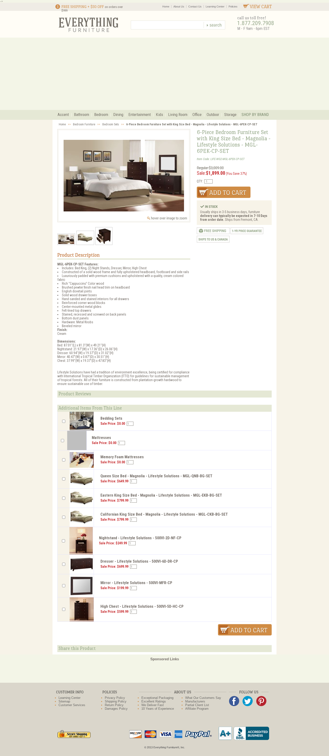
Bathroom (81, 114)
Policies (233, 6)
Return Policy (114, 705)
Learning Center (215, 6)
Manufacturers (195, 701)
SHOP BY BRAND (255, 114)
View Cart (261, 6)
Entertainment (139, 114)
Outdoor (213, 114)
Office (197, 114)
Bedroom (101, 114)
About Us (178, 6)
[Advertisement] (164, 74)
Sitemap (64, 701)
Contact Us (195, 6)
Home (165, 6)
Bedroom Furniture (84, 124)
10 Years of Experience (157, 708)
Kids (159, 114)
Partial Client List (197, 705)
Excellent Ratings (153, 701)
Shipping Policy (115, 701)
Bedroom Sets (110, 124)
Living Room (177, 114)
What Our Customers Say (203, 698)
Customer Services (72, 705)
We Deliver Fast (152, 705)
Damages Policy (116, 708)
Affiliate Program (197, 708)
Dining (118, 114)
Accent (63, 114)
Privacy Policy (115, 698)
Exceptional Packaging (157, 698)
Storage (230, 114)
